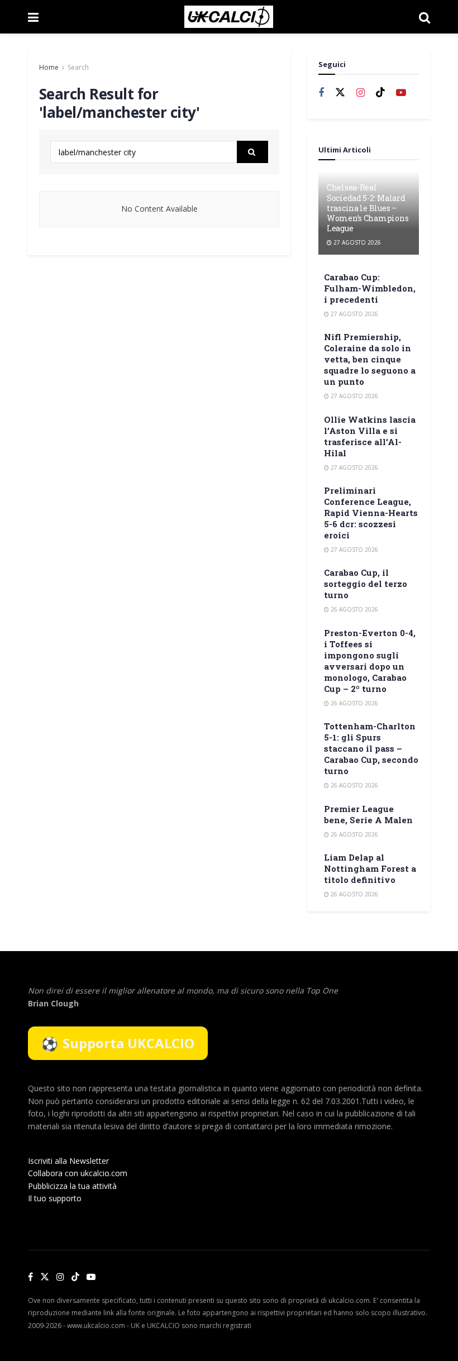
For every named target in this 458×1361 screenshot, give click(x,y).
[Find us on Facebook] (321, 93)
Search (78, 67)
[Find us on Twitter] (340, 92)
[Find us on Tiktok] (380, 92)
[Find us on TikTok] (75, 1277)
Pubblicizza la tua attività (72, 1186)
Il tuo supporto (55, 1198)
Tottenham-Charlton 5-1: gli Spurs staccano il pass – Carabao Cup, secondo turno (371, 748)
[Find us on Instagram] (360, 93)
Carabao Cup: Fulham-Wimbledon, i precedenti (370, 288)
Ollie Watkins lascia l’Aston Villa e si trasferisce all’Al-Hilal (370, 436)
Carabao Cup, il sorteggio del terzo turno (365, 583)
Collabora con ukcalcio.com (77, 1173)
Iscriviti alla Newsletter (68, 1160)
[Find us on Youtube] (401, 93)
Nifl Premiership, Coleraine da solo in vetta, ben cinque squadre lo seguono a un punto (370, 359)
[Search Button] (424, 17)
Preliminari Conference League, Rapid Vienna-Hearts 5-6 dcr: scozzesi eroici (371, 513)
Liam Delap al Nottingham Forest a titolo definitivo (370, 868)
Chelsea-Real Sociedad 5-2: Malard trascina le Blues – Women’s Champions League (367, 207)
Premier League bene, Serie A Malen (368, 814)
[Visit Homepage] (228, 17)
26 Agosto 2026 (353, 609)
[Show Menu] (33, 17)
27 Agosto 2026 (356, 242)
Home (49, 67)
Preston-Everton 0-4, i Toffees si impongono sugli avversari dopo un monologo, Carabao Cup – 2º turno (370, 660)
